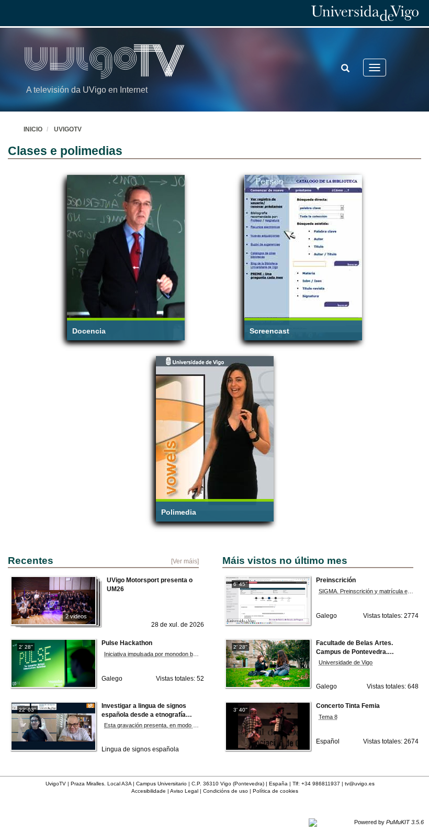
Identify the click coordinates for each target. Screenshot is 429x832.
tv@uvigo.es (360, 783)
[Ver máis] (185, 561)
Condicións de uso (225, 791)
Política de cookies (275, 791)
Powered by (389, 822)
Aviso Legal (184, 791)
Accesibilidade (148, 791)
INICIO (33, 129)
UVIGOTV (68, 129)
